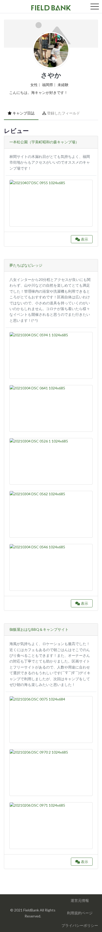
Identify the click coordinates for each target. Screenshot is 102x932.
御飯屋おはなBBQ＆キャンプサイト (39, 629)
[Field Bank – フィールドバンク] (51, 7)
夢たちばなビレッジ (25, 265)
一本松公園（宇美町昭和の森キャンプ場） (44, 142)
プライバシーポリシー (79, 925)
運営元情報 (80, 900)
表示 (84, 239)
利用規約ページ (80, 913)
